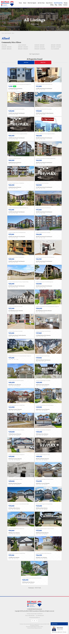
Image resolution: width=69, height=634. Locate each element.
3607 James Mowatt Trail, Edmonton (43, 360)
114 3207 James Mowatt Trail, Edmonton (44, 88)
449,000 (11, 432)
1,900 (10, 86)
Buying (65, 2)
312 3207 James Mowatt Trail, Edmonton (16, 113)
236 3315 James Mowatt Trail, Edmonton (44, 286)
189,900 (11, 259)
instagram (37, 621)
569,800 (11, 531)
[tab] (26, 62)
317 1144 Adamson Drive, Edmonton (15, 310)
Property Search (35, 54)
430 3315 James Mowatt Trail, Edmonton (44, 236)
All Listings (4, 45)
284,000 (39, 308)
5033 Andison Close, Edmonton (42, 434)
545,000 (39, 506)
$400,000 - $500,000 (23, 47)
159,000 (39, 111)
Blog (56, 4)
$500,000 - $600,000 (39, 47)
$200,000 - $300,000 (56, 45)
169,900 (39, 185)
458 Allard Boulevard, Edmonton (14, 162)
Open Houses (49, 2)
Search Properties (58, 2)
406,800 (11, 382)
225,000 (11, 308)
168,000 (11, 185)
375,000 (11, 358)
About (24, 2)
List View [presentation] (26, 62)
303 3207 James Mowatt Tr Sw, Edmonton (16, 236)
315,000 (11, 333)
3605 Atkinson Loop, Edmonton (14, 384)
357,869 (39, 333)
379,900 (39, 358)
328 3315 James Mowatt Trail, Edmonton (44, 162)
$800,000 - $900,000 (23, 48)
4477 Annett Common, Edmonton (15, 458)
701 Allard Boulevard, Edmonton (14, 434)
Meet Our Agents (32, 2)
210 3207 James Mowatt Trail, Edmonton (16, 137)
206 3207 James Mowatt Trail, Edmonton (44, 137)
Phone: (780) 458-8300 (29, 615)
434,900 (11, 407)
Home (20, 2)
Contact (65, 4)
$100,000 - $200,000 (39, 45)
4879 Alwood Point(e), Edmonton (14, 483)
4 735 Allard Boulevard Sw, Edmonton (43, 335)
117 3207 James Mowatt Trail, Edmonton (44, 187)
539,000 (11, 506)
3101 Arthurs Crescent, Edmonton (43, 483)
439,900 (39, 407)
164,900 (39, 160)
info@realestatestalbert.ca (34, 617)
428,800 (39, 382)
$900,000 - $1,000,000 (39, 48)
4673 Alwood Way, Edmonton (14, 508)
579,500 (11, 555)
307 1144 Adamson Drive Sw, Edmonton (44, 310)
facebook (32, 621)
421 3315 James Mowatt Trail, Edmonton (16, 286)
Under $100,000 (22, 45)
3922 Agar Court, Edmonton (41, 557)
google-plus (34, 621)
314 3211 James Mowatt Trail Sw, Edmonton (17, 335)
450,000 (39, 432)
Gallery (60, 4)
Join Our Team (41, 2)
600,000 (25, 580)
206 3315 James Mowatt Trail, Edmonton (44, 261)
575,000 (39, 531)
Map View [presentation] (43, 62)
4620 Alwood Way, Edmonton (42, 508)
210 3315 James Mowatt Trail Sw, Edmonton (44, 113)
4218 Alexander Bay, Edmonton (28, 582)
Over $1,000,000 (55, 48)
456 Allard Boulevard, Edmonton (14, 187)
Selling (51, 4)
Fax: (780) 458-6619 (40, 615)
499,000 (39, 457)
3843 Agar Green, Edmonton (14, 532)
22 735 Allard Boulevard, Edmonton (15, 88)
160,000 (11, 136)
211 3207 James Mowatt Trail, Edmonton (16, 211)
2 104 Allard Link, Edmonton (13, 557)
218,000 (11, 284)
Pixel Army (40, 627)
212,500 (39, 259)
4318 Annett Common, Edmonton (42, 384)
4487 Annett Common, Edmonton (15, 409)
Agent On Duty (54, 623)
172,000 (11, 210)
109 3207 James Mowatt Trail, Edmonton (44, 211)
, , (34, 613)
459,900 (11, 457)
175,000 (39, 210)
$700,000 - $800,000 (6, 48)
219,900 (39, 284)
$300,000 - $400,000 (6, 47)
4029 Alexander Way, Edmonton (42, 532)
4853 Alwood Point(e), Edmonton (42, 458)
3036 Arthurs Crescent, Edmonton (43, 409)
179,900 (11, 234)
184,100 (39, 234)
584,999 (39, 555)
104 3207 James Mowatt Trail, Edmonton (16, 261)
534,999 (39, 481)
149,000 (11, 111)
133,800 (39, 86)
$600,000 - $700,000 (56, 47)
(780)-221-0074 (60, 629)
